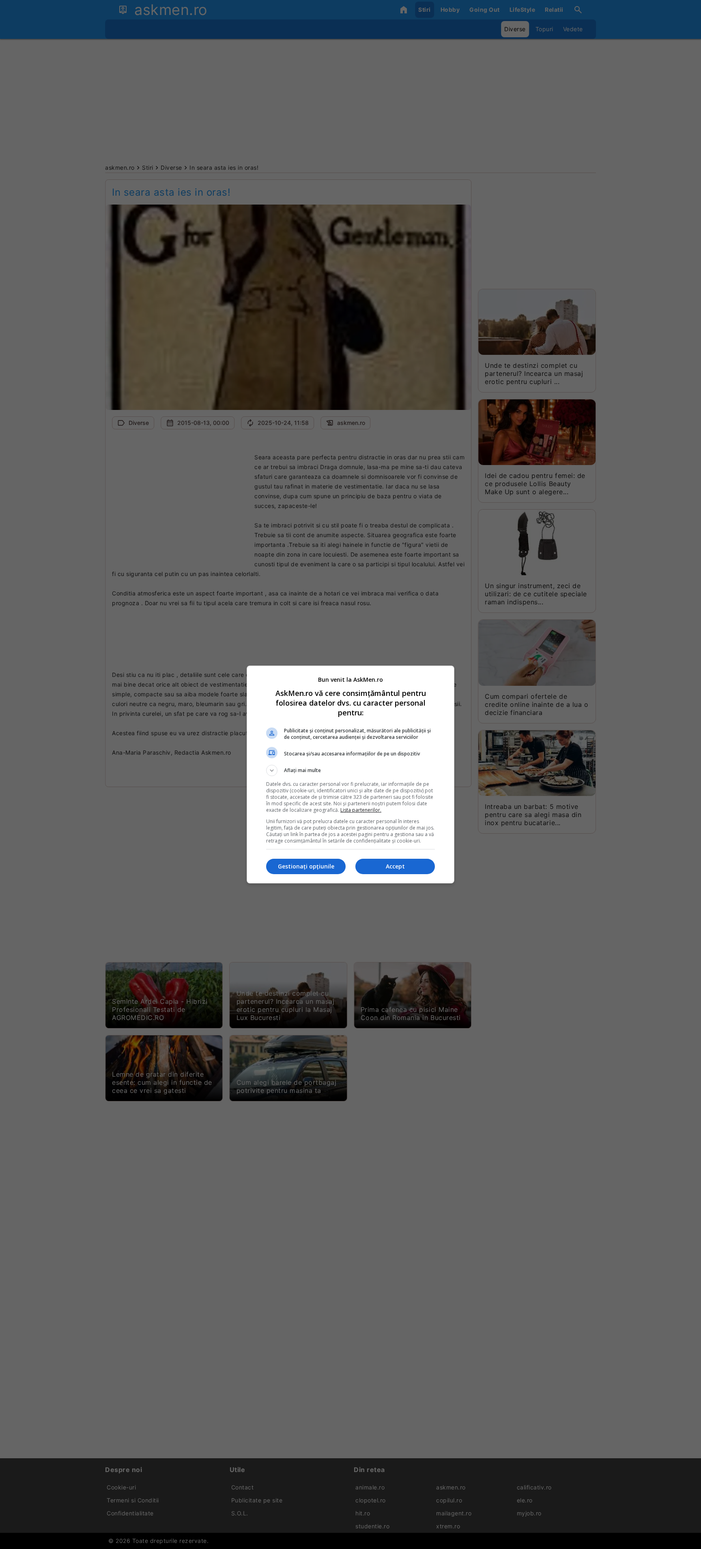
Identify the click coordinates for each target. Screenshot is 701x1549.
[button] (350, 770)
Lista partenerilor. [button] (360, 810)
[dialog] (350, 774)
